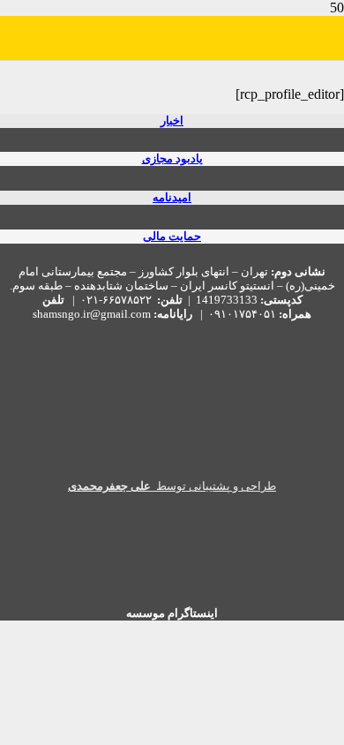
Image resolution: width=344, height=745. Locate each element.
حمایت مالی (172, 236)
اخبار (172, 121)
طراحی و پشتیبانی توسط (172, 486)
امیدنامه (172, 198)
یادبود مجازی (172, 159)
